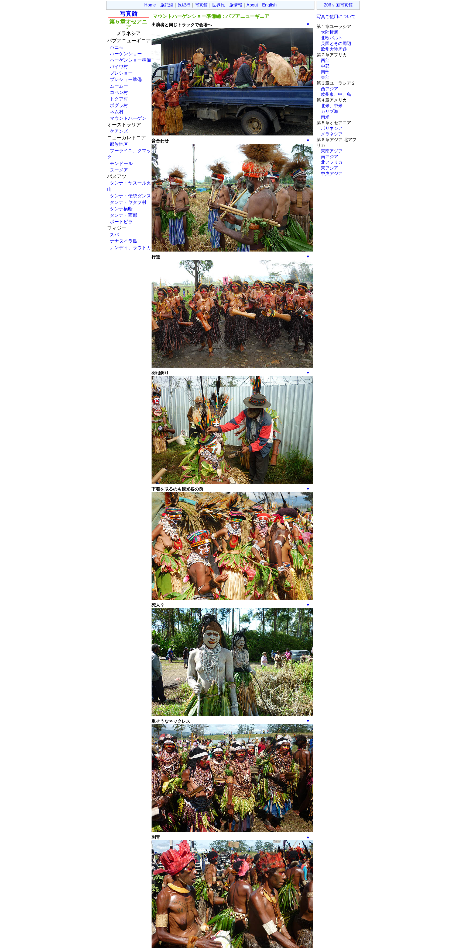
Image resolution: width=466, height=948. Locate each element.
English (269, 5)
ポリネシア (331, 128)
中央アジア (331, 173)
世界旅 (218, 5)
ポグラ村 (119, 105)
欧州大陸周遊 (334, 49)
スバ (114, 234)
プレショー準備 (126, 79)
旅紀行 (183, 5)
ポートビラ (121, 221)
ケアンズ (119, 131)
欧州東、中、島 (336, 94)
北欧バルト (331, 38)
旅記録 (166, 5)
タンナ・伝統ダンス (130, 195)
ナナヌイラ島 (123, 241)
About (252, 5)
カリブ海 (329, 111)
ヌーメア (119, 170)
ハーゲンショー (126, 53)
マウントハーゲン (128, 118)
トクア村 (119, 99)
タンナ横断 (121, 208)
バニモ (117, 47)
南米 (325, 117)
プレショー (121, 73)
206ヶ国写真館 (338, 5)
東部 (325, 77)
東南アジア (331, 151)
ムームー (119, 86)
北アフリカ (331, 162)
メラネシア (331, 134)
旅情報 (235, 5)
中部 (325, 66)
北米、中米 (331, 105)
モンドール (121, 163)
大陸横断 (329, 32)
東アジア (329, 168)
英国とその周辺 (336, 43)
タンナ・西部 (123, 215)
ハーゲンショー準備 (130, 60)
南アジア (329, 156)
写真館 (201, 5)
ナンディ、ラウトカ (130, 247)
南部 (325, 71)
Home (150, 5)
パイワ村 (119, 66)
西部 (325, 60)
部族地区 (119, 144)
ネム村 (117, 111)
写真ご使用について (336, 16)
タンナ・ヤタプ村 (128, 202)
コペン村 (119, 92)
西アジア (329, 88)
